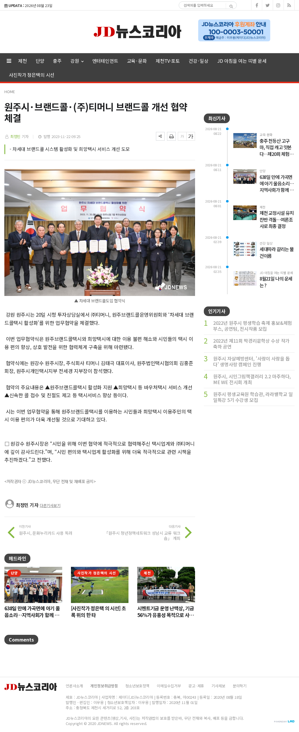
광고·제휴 (196, 686)
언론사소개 (74, 686)
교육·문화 (137, 60)
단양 (40, 60)
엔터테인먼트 (105, 60)
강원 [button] (75, 60)
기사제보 (218, 686)
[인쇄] (171, 136)
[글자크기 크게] (190, 136)
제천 (22, 60)
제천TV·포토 (168, 60)
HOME (9, 91)
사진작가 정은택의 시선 (31, 74)
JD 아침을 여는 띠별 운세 (242, 60)
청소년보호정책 (137, 686)
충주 (57, 60)
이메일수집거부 (169, 686)
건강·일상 (198, 60)
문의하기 (239, 686)
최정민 (15, 136)
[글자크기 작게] (182, 136)
